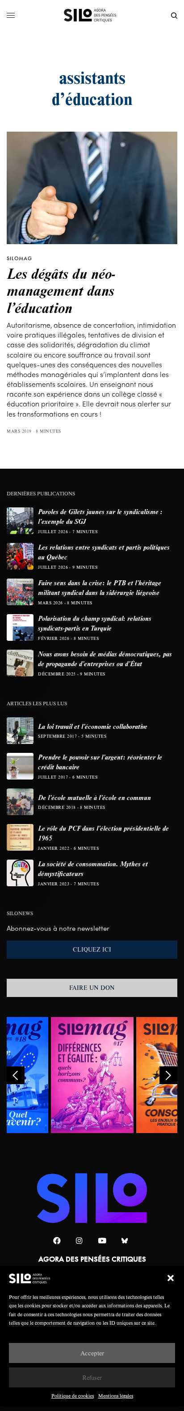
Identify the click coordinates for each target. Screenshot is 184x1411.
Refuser (92, 1377)
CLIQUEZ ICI (92, 949)
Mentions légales (115, 1395)
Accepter (92, 1353)
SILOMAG (19, 258)
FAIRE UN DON (92, 988)
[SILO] (92, 15)
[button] (170, 1278)
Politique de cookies (72, 1395)
